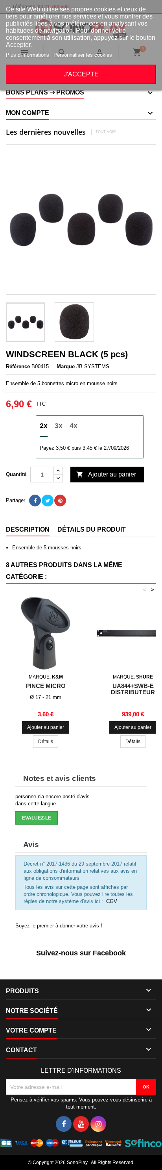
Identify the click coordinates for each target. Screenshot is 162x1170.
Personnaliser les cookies (82, 55)
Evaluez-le (36, 818)
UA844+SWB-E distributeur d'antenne (133, 692)
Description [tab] (28, 529)
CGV (111, 901)
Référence (18, 366)
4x (73, 426)
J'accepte (81, 74)
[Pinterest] (60, 500)
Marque (66, 366)
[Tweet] (47, 500)
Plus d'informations (28, 55)
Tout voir (106, 132)
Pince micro (46, 685)
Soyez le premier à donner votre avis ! (58, 926)
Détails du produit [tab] (91, 529)
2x (44, 426)
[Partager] (35, 500)
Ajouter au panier (106, 474)
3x (59, 426)
